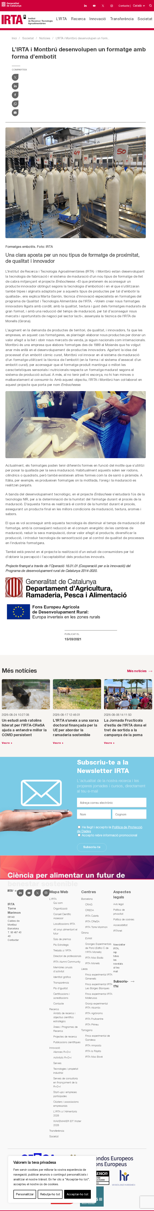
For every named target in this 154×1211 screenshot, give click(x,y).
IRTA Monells (92, 963)
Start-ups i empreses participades (65, 1094)
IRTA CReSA (92, 921)
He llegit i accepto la (109, 829)
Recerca (78, 19)
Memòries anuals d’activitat (62, 969)
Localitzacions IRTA (64, 923)
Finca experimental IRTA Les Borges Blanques (98, 986)
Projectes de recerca (65, 1036)
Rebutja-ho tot (50, 1194)
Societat (145, 19)
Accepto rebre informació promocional (109, 835)
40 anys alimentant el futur (65, 931)
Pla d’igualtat (60, 988)
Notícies (44, 38)
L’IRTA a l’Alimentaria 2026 (65, 1113)
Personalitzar (25, 1194)
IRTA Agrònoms (94, 1013)
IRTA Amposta (93, 1045)
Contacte (58, 1003)
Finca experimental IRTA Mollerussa (98, 995)
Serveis (57, 1063)
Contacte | (125, 5)
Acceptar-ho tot (77, 1194)
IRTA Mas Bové (94, 1056)
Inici (14, 38)
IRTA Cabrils (92, 915)
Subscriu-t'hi (120, 984)
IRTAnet (117, 930)
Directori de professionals (67, 956)
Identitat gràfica (62, 977)
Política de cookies (123, 919)
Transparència (61, 982)
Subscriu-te (91, 847)
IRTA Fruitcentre (94, 1018)
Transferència (122, 19)
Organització (60, 908)
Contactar (13, 939)
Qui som (58, 902)
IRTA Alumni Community (66, 961)
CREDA (89, 910)
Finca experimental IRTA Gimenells (98, 976)
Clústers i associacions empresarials (66, 1103)
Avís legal (118, 904)
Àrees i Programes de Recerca (65, 1028)
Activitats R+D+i (62, 1057)
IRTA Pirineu (92, 1024)
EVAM (88, 938)
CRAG (88, 904)
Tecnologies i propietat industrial (65, 1070)
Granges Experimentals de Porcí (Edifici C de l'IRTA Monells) (98, 948)
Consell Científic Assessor (62, 916)
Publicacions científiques (66, 1042)
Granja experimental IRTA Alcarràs (96, 1005)
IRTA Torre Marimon (96, 927)
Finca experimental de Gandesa (97, 1037)
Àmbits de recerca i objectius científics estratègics (64, 1017)
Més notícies (137, 671)
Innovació (97, 19)
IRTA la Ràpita (93, 1051)
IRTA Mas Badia (94, 957)
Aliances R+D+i (62, 1051)
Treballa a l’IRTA (62, 950)
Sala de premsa (62, 939)
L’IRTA (61, 19)
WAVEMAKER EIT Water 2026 (67, 1123)
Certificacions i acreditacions (61, 995)
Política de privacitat (119, 911)
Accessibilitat (120, 925)
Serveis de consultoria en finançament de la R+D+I (65, 1082)
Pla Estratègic (61, 944)
